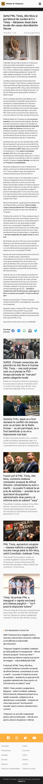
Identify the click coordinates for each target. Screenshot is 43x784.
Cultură (24, 755)
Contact (25, 764)
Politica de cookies (28, 769)
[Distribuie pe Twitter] (35, 330)
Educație (4, 759)
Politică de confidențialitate (10, 769)
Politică (24, 746)
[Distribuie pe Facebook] (13, 330)
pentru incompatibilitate (17, 163)
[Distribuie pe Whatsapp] (24, 330)
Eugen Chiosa (35, 33)
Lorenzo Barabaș (23, 160)
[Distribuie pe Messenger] (19, 330)
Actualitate (5, 746)
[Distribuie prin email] (30, 330)
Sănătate (4, 755)
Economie (25, 750)
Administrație (6, 750)
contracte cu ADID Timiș (16, 149)
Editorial (25, 759)
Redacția (4, 764)
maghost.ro (21, 781)
